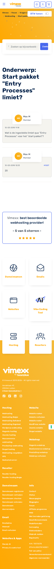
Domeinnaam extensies (12, 502)
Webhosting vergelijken (12, 453)
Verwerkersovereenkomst (40, 554)
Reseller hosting (9, 474)
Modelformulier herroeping (35, 525)
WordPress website (37, 424)
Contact (32, 491)
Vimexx (5, 13)
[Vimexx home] (15, 4)
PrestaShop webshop (38, 452)
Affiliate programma (38, 509)
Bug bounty (34, 538)
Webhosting (10, 16)
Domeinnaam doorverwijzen (8, 507)
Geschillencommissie (38, 520)
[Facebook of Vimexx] (5, 396)
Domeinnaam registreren (12, 491)
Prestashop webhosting (12, 446)
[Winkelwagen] (49, 4)
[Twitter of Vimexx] (11, 396)
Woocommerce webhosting (8, 440)
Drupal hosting (8, 449)
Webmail (6, 527)
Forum (14, 13)
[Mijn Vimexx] (43, 4)
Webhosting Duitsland (11, 421)
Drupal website (35, 431)
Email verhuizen (9, 530)
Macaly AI (6, 544)
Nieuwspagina (35, 498)
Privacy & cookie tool (11, 548)
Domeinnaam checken (11, 498)
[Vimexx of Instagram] (21, 396)
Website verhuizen (37, 417)
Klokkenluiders (35, 531)
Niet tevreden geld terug (39, 516)
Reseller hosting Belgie (12, 477)
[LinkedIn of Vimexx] (16, 396)
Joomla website (36, 428)
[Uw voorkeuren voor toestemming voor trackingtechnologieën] (51, 427)
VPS (4, 456)
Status (32, 495)
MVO (31, 513)
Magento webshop (37, 445)
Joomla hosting (9, 435)
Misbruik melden (36, 534)
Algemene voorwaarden (39, 558)
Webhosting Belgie (10, 417)
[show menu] (4, 4)
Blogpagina (34, 502)
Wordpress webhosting (12, 428)
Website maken (35, 414)
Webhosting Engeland (11, 424)
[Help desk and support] (37, 4)
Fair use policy (35, 551)
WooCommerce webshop (39, 449)
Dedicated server (9, 460)
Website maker (35, 421)
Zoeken (45, 46)
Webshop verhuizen (37, 456)
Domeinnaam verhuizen (12, 495)
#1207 (46, 165)
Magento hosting (9, 431)
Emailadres (7, 523)
